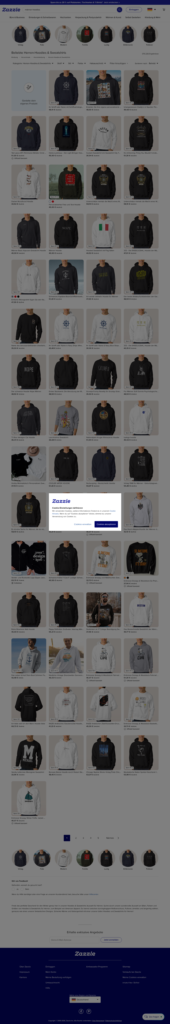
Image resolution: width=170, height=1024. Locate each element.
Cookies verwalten (82, 524)
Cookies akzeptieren (106, 524)
